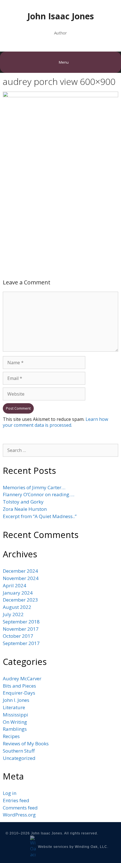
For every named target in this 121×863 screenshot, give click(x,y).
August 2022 (17, 607)
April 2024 (14, 585)
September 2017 (21, 643)
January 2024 (18, 593)
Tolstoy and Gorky (23, 501)
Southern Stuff (19, 751)
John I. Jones (16, 700)
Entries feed (16, 800)
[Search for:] (60, 450)
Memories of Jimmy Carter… (34, 487)
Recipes (11, 736)
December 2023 (20, 600)
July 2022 (13, 614)
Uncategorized (19, 758)
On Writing (15, 722)
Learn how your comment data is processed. (55, 422)
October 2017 (18, 636)
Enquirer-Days (19, 693)
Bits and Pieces (19, 686)
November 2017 (21, 629)
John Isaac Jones (60, 16)
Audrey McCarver (22, 678)
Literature (14, 707)
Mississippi (15, 714)
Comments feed (20, 807)
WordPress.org (19, 814)
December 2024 (20, 571)
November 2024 (21, 578)
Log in (9, 793)
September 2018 (21, 621)
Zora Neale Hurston (25, 509)
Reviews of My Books (26, 743)
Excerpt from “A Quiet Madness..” (40, 516)
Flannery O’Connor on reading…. (38, 494)
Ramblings (15, 729)
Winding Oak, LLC (91, 847)
